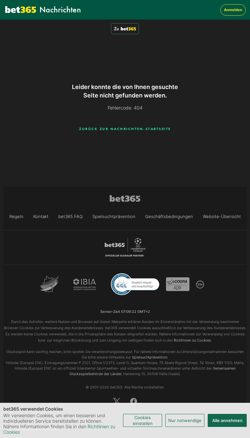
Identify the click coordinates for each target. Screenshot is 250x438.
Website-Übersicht (222, 216)
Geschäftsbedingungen (169, 216)
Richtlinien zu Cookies (192, 340)
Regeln (16, 216)
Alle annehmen (227, 420)
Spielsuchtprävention (113, 216)
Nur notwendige (184, 420)
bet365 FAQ (70, 216)
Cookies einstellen (143, 420)
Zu (116, 29)
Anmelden (233, 9)
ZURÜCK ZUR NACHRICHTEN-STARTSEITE (125, 128)
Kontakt (41, 216)
